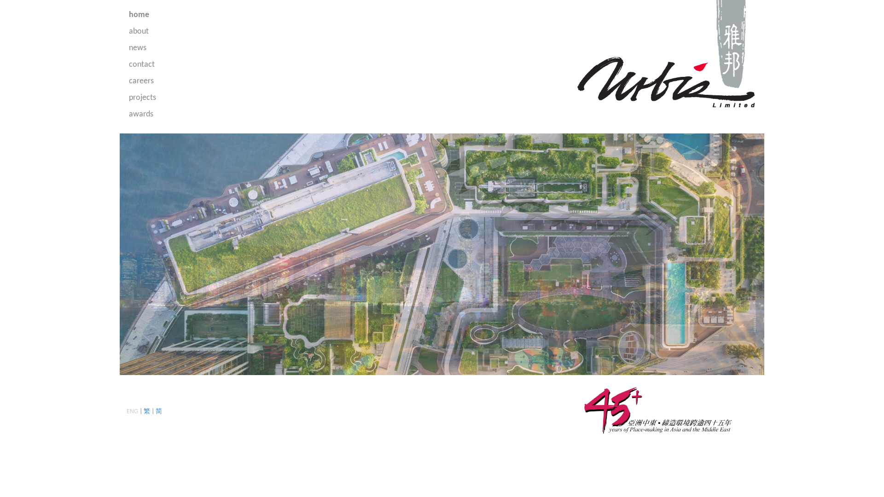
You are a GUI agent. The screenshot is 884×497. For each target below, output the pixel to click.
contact (142, 64)
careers (141, 81)
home (139, 15)
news (137, 48)
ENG (132, 411)
